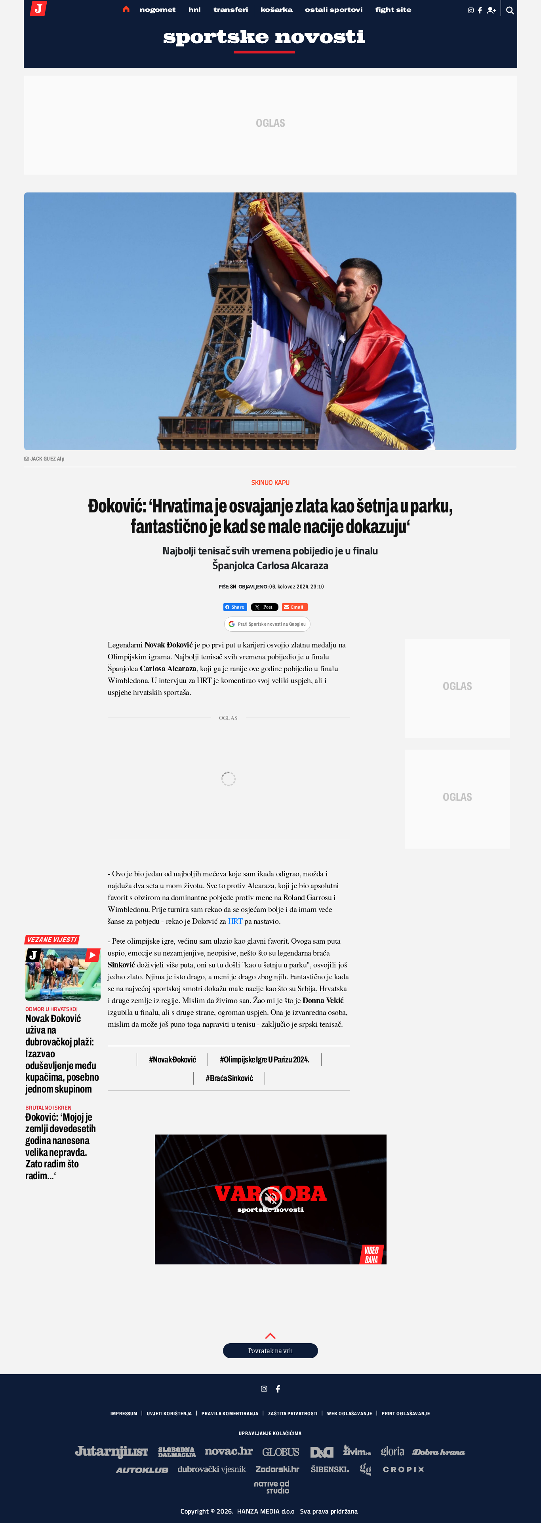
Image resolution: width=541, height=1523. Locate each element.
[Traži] (510, 10)
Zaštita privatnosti (293, 1413)
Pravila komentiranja (230, 1413)
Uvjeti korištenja (169, 1413)
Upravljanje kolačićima (270, 1433)
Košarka (276, 9)
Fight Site (393, 9)
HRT (235, 921)
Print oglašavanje (406, 1413)
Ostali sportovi (334, 9)
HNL (195, 9)
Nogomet (158, 9)
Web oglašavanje (349, 1413)
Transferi (230, 9)
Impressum (123, 1413)
